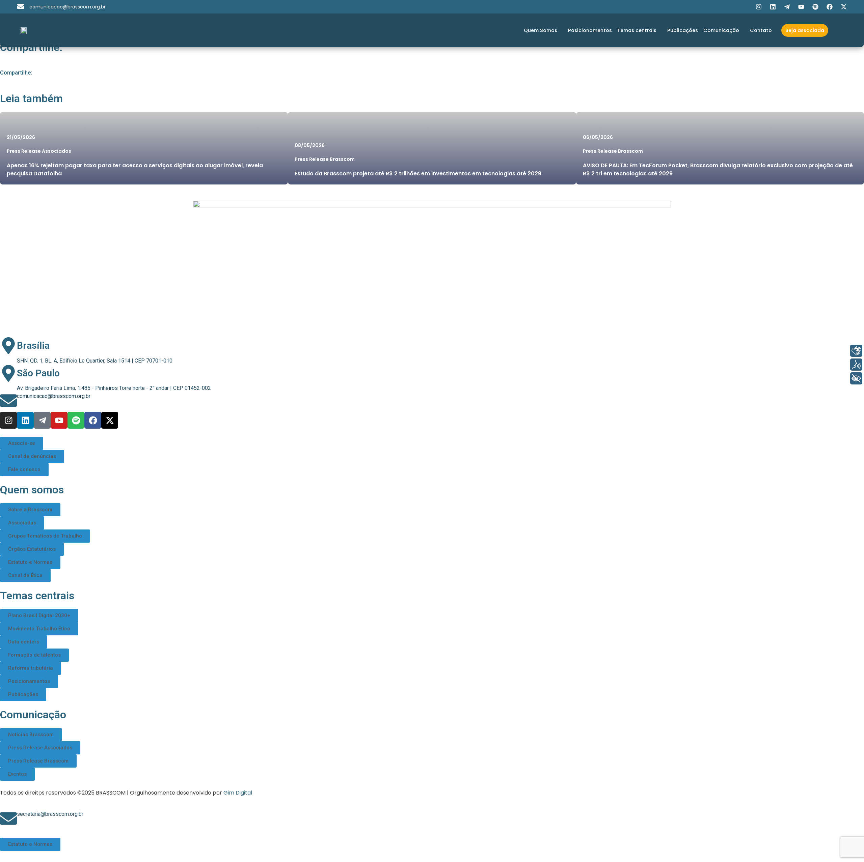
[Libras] (856, 351)
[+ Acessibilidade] (856, 378)
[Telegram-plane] (787, 7)
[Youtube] (801, 7)
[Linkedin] (773, 7)
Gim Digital (237, 793)
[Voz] (856, 364)
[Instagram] (759, 7)
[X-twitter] (844, 7)
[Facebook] (830, 7)
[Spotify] (815, 7)
